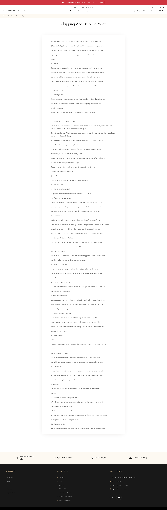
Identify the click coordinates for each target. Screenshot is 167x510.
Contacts (94, 11)
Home (72, 11)
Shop (79, 11)
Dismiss (101, 2)
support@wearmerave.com (27, 11)
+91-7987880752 (10, 11)
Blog (86, 11)
